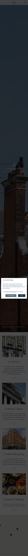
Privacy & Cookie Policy (10, 291)
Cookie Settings (11, 295)
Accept (21, 295)
